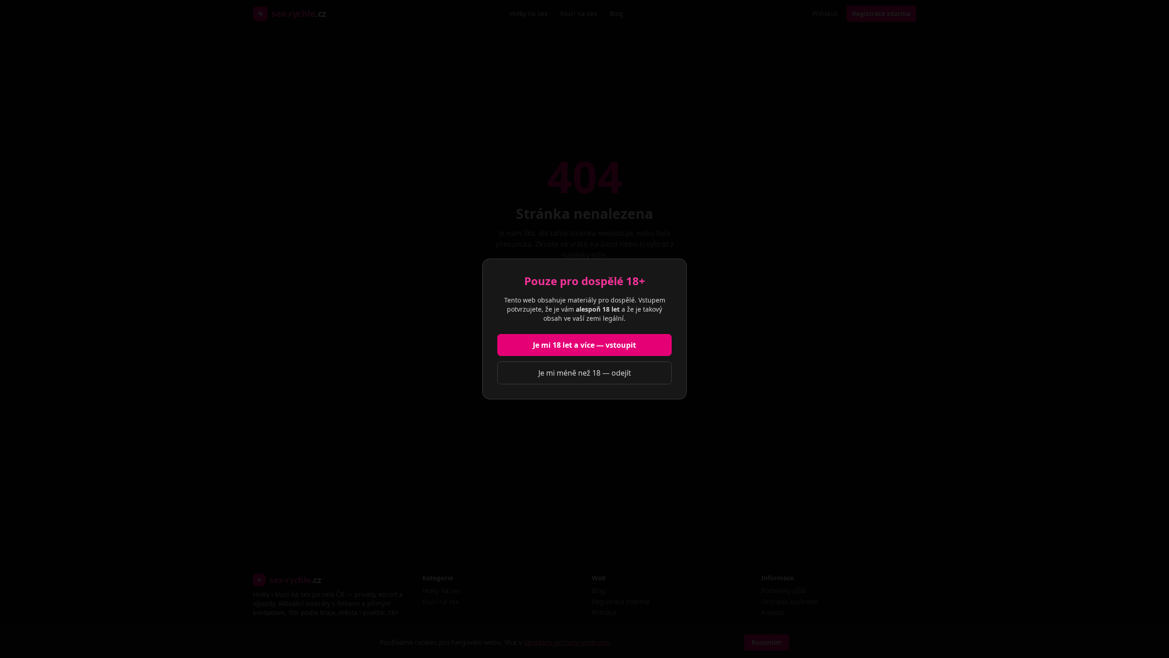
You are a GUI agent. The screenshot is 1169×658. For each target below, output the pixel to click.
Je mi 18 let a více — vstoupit (584, 345)
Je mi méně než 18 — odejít (584, 373)
